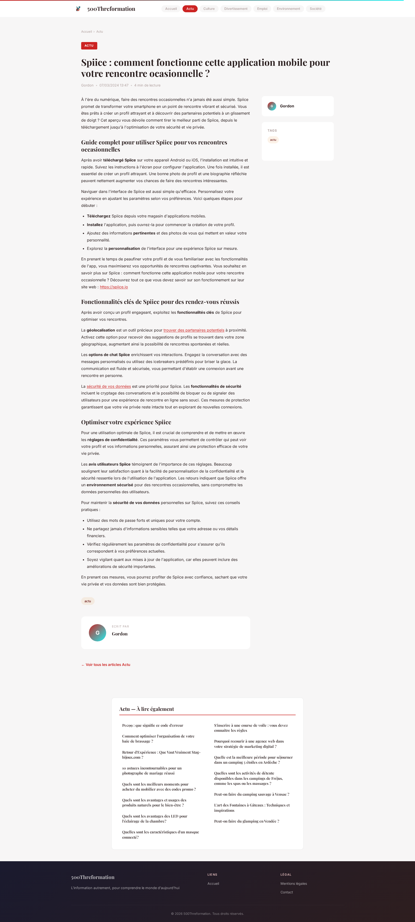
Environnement (288, 9)
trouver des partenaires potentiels (194, 330)
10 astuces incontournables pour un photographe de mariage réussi (152, 770)
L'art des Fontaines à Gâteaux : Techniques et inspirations (252, 807)
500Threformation (111, 8)
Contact (287, 892)
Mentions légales (294, 883)
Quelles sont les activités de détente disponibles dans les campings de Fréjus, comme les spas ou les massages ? (248, 778)
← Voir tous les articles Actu (105, 664)
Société (316, 9)
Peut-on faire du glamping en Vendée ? (246, 821)
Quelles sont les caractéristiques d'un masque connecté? (160, 834)
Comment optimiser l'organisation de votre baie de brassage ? (158, 739)
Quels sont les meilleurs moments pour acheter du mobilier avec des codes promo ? (159, 787)
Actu (190, 9)
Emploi (262, 9)
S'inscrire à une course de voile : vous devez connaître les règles (251, 728)
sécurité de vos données (109, 386)
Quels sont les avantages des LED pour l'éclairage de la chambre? (154, 819)
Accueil (171, 9)
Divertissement (236, 9)
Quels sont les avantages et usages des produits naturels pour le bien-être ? (154, 802)
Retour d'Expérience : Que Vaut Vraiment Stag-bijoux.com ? (161, 755)
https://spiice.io (114, 286)
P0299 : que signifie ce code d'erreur (152, 725)
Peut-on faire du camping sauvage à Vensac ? (251, 794)
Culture (209, 9)
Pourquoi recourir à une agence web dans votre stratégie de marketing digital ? (249, 744)
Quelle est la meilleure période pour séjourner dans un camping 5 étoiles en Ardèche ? (253, 760)
